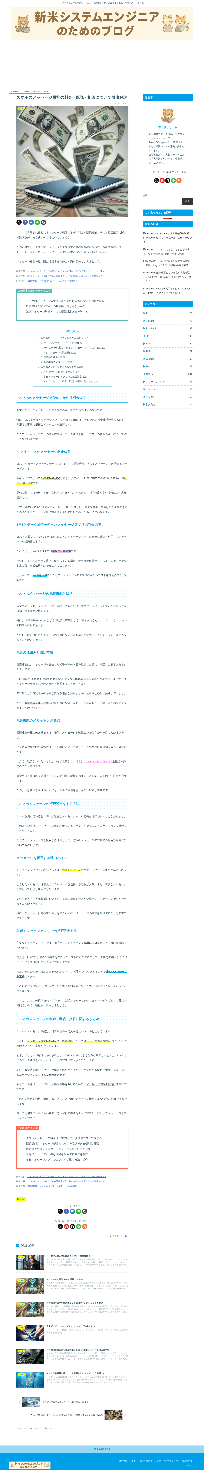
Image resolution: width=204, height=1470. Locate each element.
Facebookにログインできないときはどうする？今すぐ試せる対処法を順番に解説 (166, 251)
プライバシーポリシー (167, 1460)
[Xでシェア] (19, 222)
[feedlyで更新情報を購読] (78, 1226)
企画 (133, 1460)
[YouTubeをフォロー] (66, 1226)
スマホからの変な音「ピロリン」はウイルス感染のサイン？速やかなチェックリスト (66, 271)
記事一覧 (123, 1460)
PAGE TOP (103, 1449)
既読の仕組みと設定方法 (57, 357)
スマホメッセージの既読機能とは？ (60, 352)
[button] (43, 222)
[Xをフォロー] (60, 1226)
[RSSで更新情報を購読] (84, 1226)
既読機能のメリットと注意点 (59, 362)
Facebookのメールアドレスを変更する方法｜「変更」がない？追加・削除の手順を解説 (167, 263)
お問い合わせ (146, 1460)
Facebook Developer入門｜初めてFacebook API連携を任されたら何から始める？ (166, 290)
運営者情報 (187, 1460)
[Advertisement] (102, 64)
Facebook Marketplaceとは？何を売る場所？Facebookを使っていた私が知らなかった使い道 (167, 237)
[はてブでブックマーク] (31, 222)
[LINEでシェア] (37, 222)
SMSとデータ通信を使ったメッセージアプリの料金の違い (75, 347)
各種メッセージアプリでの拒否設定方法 (65, 376)
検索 (145, 195)
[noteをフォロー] (72, 1226)
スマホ (22, 1199)
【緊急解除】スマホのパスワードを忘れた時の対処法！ (53, 281)
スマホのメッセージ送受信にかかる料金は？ (64, 338)
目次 (68, 331)
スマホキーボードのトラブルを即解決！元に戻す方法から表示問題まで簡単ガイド (65, 276)
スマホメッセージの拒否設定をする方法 (62, 367)
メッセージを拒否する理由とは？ (61, 371)
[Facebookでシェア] (25, 222)
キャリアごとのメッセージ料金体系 (63, 342)
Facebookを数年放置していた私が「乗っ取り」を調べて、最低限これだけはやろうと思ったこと (167, 276)
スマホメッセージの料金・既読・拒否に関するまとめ (69, 381)
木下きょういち (167, 127)
